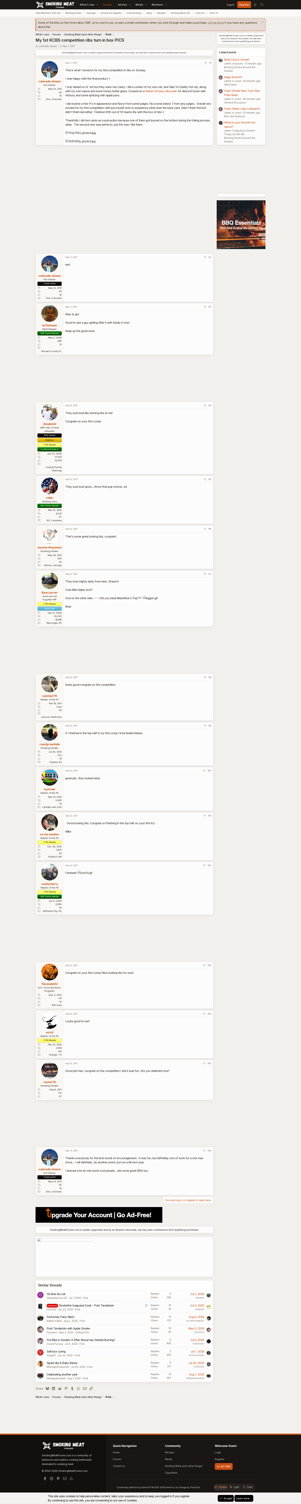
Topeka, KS (55, 762)
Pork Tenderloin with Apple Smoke (68, 1328)
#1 (210, 62)
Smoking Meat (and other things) (184, 1465)
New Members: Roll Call (48, 13)
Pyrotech (52, 1332)
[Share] (205, 63)
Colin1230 (199, 1366)
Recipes (161, 13)
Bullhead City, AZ (52, 911)
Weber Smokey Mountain (161, 91)
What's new (87, 4)
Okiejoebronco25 (57, 1297)
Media (139, 4)
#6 (210, 528)
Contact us (119, 1465)
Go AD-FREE (224, 1466)
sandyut (199, 1297)
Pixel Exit (195, 1487)
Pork (85, 1297)
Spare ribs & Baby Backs (62, 1363)
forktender (198, 1343)
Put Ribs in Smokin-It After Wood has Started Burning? (81, 1340)
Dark (250, 1487)
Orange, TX (55, 1054)
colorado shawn (48, 46)
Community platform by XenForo (148, 1487)
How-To (214, 13)
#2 (210, 257)
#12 (209, 865)
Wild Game (230, 84)
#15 (209, 1063)
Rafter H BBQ (54, 1320)
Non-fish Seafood (234, 116)
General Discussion (235, 102)
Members (157, 4)
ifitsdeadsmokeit (56, 1378)
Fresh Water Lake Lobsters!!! (242, 108)
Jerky (149, 13)
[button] (97, 5)
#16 (209, 1150)
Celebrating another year (62, 1374)
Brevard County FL (51, 351)
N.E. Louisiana (54, 520)
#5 (210, 479)
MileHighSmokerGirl (58, 1366)
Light (236, 1487)
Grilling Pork (82, 1332)
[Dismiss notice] (262, 22)
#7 (210, 574)
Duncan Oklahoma (51, 717)
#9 (210, 725)
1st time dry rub (56, 1294)
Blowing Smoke (73, 13)
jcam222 (51, 1309)
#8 (210, 677)
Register (219, 1459)
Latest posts (227, 52)
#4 (210, 405)
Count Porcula (55, 1343)
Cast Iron (200, 13)
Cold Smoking (134, 13)
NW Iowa (57, 1005)
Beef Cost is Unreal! (236, 59)
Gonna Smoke (196, 1355)
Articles (122, 4)
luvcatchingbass (195, 1320)
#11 (209, 815)
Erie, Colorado (54, 99)
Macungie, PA (54, 622)
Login (218, 1452)
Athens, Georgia (53, 565)
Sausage (91, 13)
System (223, 1487)
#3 (210, 306)
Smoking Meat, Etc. (180, 13)
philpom (200, 1309)
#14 (209, 1013)
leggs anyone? (233, 77)
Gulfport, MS (55, 856)
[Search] (261, 4)
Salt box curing (56, 1351)
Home (116, 1452)
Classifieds (171, 1472)
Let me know (216, 22)
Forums (107, 4)
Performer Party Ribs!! (60, 1317)
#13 (209, 965)
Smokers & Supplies (111, 13)
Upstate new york (52, 807)
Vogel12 (51, 1355)
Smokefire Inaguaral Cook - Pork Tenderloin (86, 1305)
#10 (209, 770)
